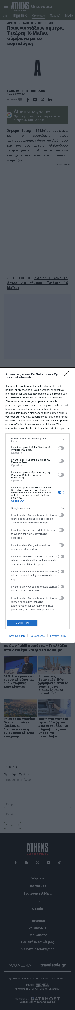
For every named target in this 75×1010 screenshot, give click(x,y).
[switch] (61, 448)
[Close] (67, 374)
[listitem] (37, 439)
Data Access (37, 635)
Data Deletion (17, 635)
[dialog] (37, 505)
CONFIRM (22, 622)
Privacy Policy (58, 635)
